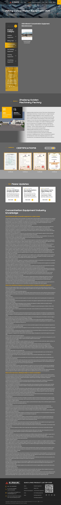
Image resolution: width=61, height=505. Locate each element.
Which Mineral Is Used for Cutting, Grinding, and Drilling (47, 191)
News (46, 2)
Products (29, 2)
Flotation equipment (16, 249)
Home (21, 2)
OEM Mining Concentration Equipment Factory (14, 503)
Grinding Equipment (10, 56)
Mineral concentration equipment (11, 287)
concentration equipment (38, 226)
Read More (48, 148)
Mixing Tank (10, 41)
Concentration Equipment (11, 45)
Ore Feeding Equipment (10, 50)
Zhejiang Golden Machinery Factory (17, 501)
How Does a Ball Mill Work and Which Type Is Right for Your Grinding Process (13, 191)
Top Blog (25, 503)
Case (43, 2)
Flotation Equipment (10, 36)
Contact (50, 2)
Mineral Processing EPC (36, 2)
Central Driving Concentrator (26, 42)
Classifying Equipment (10, 61)
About (25, 2)
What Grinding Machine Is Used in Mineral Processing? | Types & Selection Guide (30, 192)
